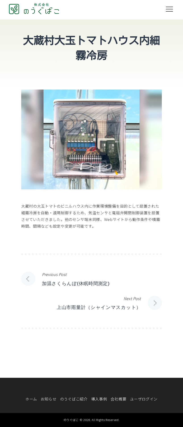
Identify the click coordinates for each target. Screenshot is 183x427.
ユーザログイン (144, 399)
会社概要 (118, 399)
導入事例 (99, 399)
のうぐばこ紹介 (74, 399)
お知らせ (48, 399)
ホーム (31, 399)
